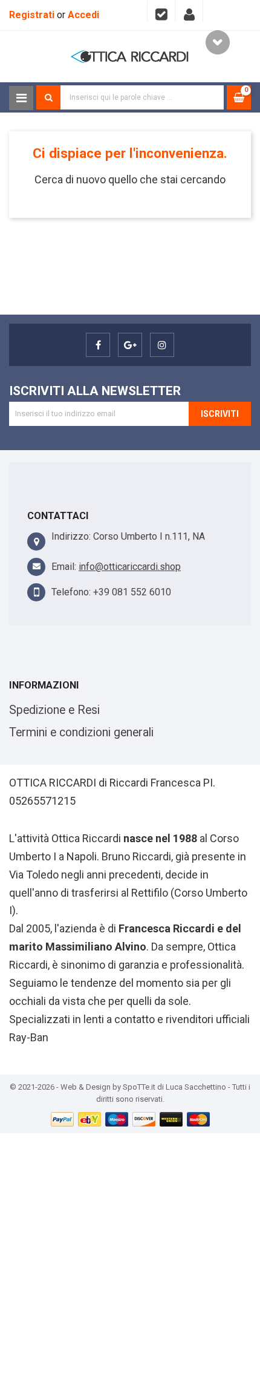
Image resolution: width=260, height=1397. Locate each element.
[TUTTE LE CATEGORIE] (21, 98)
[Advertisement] (130, 1263)
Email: (63, 566)
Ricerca (48, 97)
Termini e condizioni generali (81, 732)
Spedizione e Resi (54, 710)
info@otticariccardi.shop (130, 566)
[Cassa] (161, 11)
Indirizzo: (71, 536)
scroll (218, 42)
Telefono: (71, 592)
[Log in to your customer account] (189, 11)
